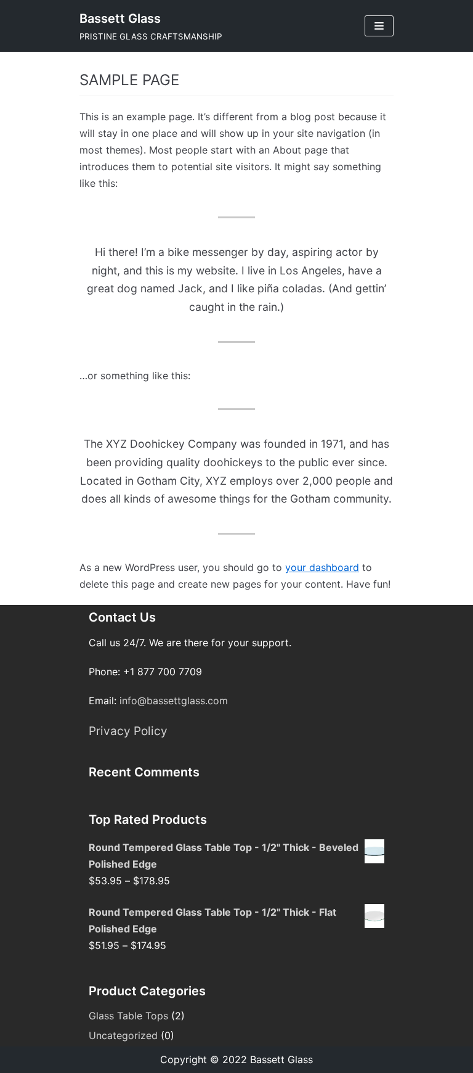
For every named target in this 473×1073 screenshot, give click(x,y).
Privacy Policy (128, 731)
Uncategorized (123, 1035)
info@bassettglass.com (173, 700)
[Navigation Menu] (379, 25)
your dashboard (322, 567)
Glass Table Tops (128, 1015)
